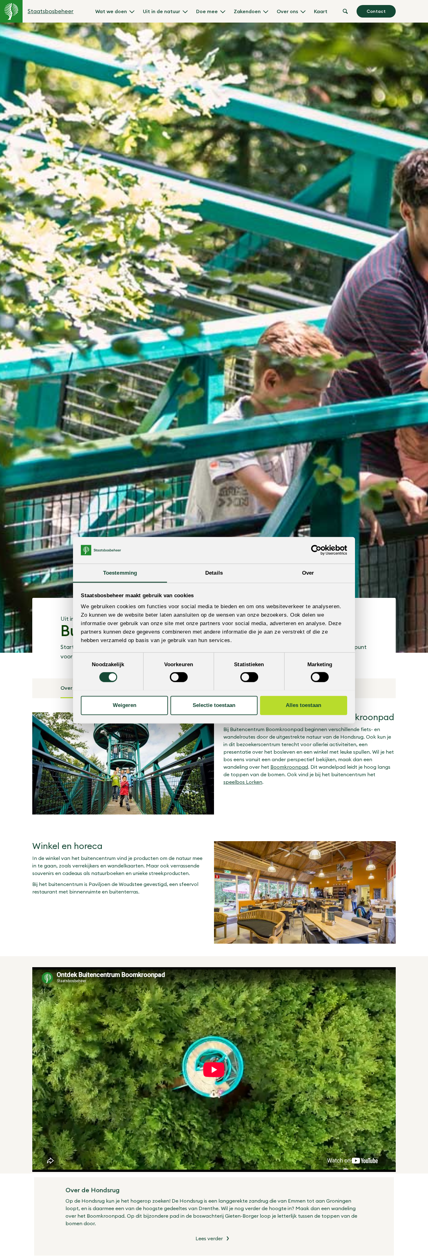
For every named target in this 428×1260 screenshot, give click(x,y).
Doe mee (207, 11)
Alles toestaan (303, 705)
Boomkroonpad (289, 767)
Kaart (320, 11)
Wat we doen (111, 11)
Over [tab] (308, 573)
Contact (376, 11)
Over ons (287, 11)
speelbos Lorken (242, 782)
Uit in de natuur (161, 11)
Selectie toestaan (214, 705)
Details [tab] (214, 573)
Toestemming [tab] (120, 573)
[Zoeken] (345, 11)
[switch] (179, 677)
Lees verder (209, 1238)
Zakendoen (247, 11)
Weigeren (124, 705)
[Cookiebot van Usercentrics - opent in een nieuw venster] (319, 550)
